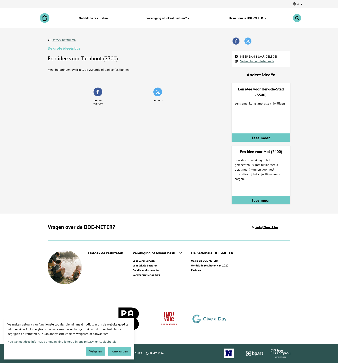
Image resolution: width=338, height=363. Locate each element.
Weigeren (95, 351)
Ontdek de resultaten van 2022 (209, 265)
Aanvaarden (120, 351)
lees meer (261, 137)
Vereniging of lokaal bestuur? (167, 18)
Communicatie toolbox (146, 275)
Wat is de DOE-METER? (204, 261)
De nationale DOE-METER (246, 18)
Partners (196, 270)
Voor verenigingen (144, 261)
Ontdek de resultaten (93, 18)
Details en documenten (146, 270)
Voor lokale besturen (145, 265)
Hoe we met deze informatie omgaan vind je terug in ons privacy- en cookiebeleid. (62, 341)
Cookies (136, 353)
